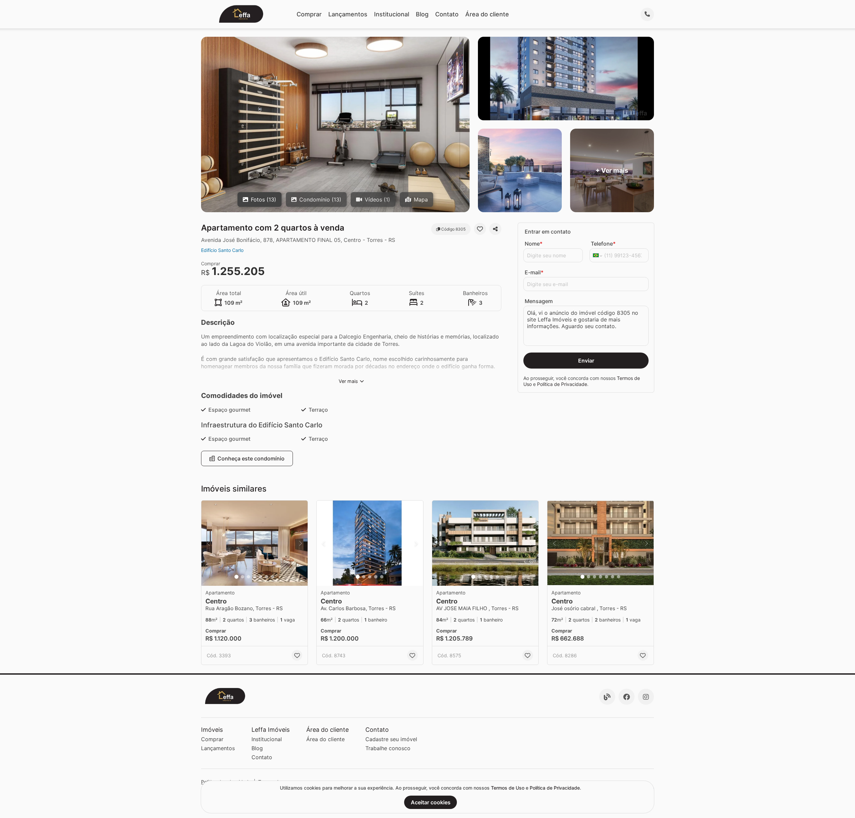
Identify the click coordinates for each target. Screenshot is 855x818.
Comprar (309, 14)
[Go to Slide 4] (254, 576)
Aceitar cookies (431, 802)
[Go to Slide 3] (248, 576)
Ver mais (348, 381)
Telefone (603, 243)
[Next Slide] (301, 543)
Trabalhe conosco (387, 748)
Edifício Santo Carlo (222, 250)
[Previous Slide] (208, 543)
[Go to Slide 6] (266, 576)
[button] (254, 543)
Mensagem (539, 301)
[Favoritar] (480, 229)
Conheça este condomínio (251, 458)
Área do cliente (487, 14)
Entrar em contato (548, 231)
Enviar (586, 360)
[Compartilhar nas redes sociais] (495, 229)
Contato (447, 14)
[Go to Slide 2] (242, 576)
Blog (422, 14)
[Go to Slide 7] (272, 576)
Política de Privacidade (562, 384)
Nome (533, 243)
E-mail (534, 272)
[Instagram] (646, 697)
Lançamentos (347, 14)
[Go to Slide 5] (260, 576)
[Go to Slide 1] (236, 577)
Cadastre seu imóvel (391, 739)
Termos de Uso (507, 788)
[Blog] (607, 697)
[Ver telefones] (647, 14)
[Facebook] (627, 697)
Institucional (391, 14)
